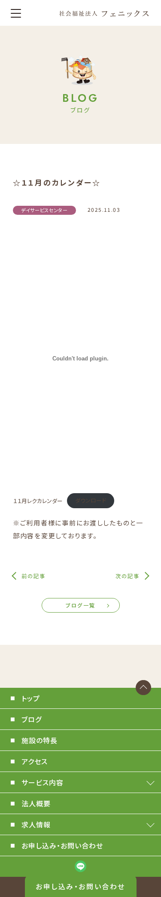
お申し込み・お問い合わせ (80, 886)
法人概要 (36, 803)
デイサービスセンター (44, 210)
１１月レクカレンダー (38, 500)
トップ (30, 698)
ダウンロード (90, 500)
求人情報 (36, 824)
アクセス (34, 761)
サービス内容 (42, 782)
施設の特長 (39, 740)
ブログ (31, 719)
